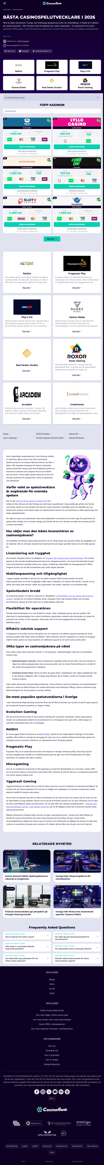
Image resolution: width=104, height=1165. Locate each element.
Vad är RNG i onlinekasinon (51, 1024)
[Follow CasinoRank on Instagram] (42, 1091)
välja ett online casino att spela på (30, 501)
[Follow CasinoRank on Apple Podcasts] (66, 1091)
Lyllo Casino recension (76, 151)
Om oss (51, 1046)
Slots (51, 993)
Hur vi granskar (51, 1055)
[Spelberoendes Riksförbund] (59, 1123)
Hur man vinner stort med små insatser (52, 1019)
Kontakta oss (51, 1050)
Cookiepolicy (48, 1161)
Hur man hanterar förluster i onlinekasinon (51, 1028)
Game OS (73, 433)
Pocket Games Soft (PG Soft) (49, 438)
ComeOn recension (76, 190)
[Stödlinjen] (83, 1123)
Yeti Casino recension (27, 151)
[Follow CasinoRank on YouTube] (54, 1091)
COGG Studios (43, 433)
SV (50, 1098)
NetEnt (47, 734)
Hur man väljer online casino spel (51, 1015)
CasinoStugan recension (27, 190)
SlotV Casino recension (27, 228)
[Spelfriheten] (46, 1133)
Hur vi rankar (51, 1059)
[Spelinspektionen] (16, 1123)
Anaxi (6, 433)
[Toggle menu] (4, 3)
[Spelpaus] (33, 1123)
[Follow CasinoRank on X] (48, 1091)
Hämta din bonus (27, 147)
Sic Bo (51, 988)
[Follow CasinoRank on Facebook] (36, 1091)
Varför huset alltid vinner (52, 1010)
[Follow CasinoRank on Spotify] (60, 1091)
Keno (51, 984)
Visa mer (50, 239)
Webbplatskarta (77, 1161)
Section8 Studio (76, 438)
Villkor (23, 1161)
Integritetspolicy (51, 1064)
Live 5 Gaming (10, 438)
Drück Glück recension (76, 228)
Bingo (51, 979)
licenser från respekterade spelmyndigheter (64, 558)
